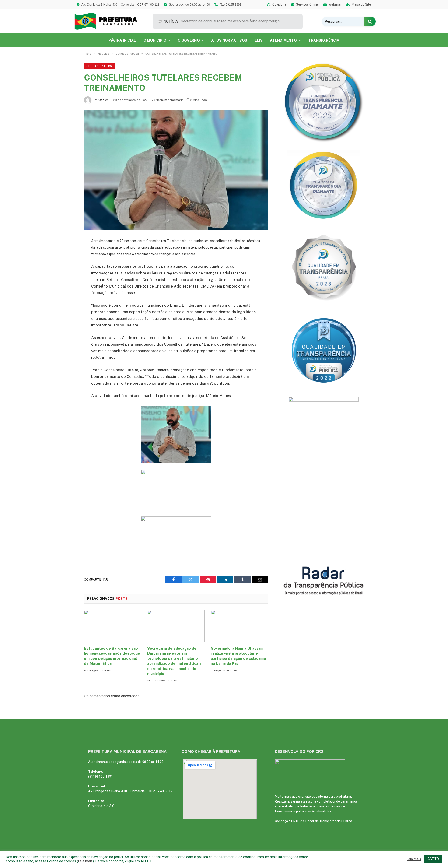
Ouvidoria (95, 806)
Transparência (324, 40)
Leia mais (85, 861)
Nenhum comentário (170, 100)
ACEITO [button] (433, 859)
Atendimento (283, 40)
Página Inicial (122, 40)
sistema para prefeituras (334, 796)
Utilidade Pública (99, 66)
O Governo (189, 40)
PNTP (295, 821)
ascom (103, 100)
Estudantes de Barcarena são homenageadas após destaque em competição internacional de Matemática (112, 656)
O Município (155, 40)
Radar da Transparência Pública (328, 821)
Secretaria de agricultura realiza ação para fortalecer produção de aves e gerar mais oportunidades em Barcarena (233, 21)
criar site (304, 796)
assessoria (308, 801)
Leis (258, 40)
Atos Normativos (229, 40)
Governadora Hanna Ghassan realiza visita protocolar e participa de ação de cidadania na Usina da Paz (238, 656)
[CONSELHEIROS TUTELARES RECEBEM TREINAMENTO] (176, 170)
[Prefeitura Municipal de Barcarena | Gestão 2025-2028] (109, 21)
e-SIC (110, 806)
